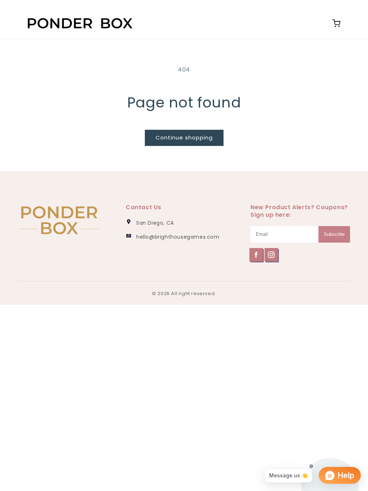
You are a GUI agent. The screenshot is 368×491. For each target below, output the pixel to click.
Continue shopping (184, 137)
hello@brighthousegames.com (178, 236)
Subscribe (334, 234)
